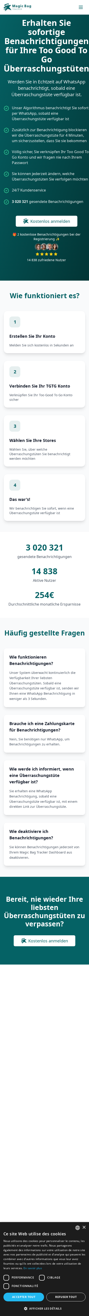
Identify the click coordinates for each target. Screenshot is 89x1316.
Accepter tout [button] (23, 1297)
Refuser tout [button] (66, 1297)
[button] (44, 1308)
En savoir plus (33, 1268)
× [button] (84, 1227)
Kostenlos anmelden (50, 221)
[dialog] (44, 1269)
